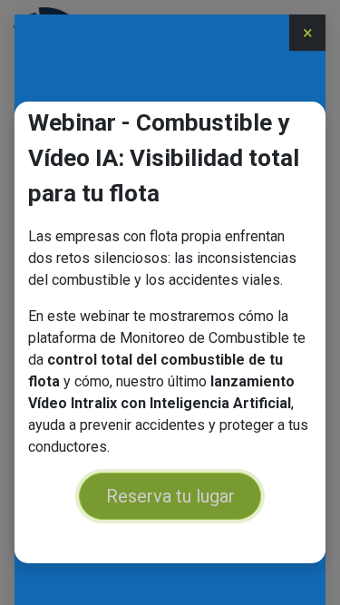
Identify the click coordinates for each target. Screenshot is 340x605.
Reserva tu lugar (170, 496)
